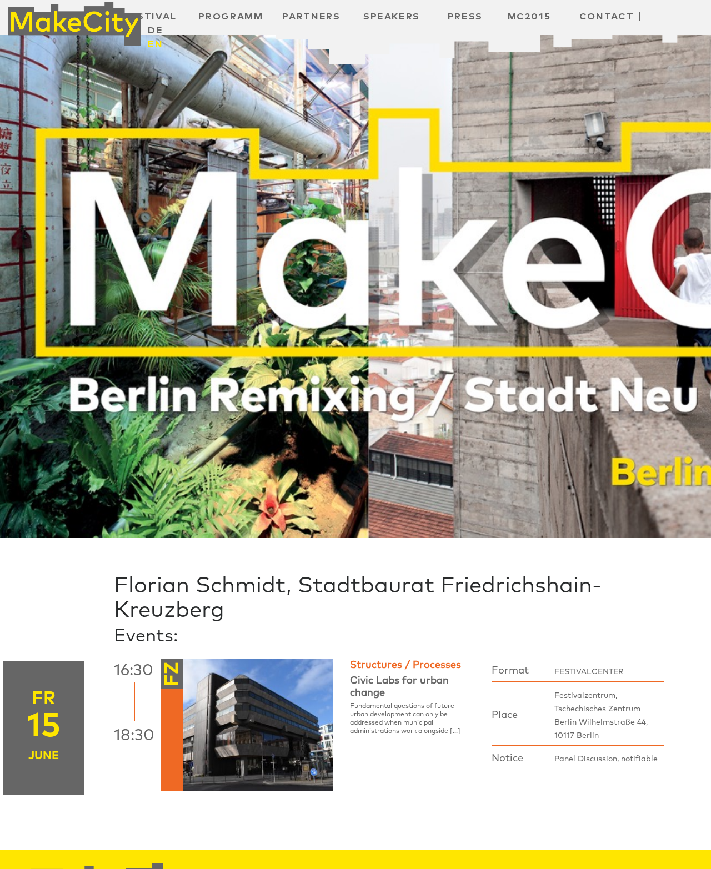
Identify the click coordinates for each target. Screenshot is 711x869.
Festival (150, 16)
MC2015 (529, 16)
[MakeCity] (74, 20)
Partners (311, 16)
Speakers (391, 16)
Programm (230, 16)
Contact (606, 16)
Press (465, 16)
